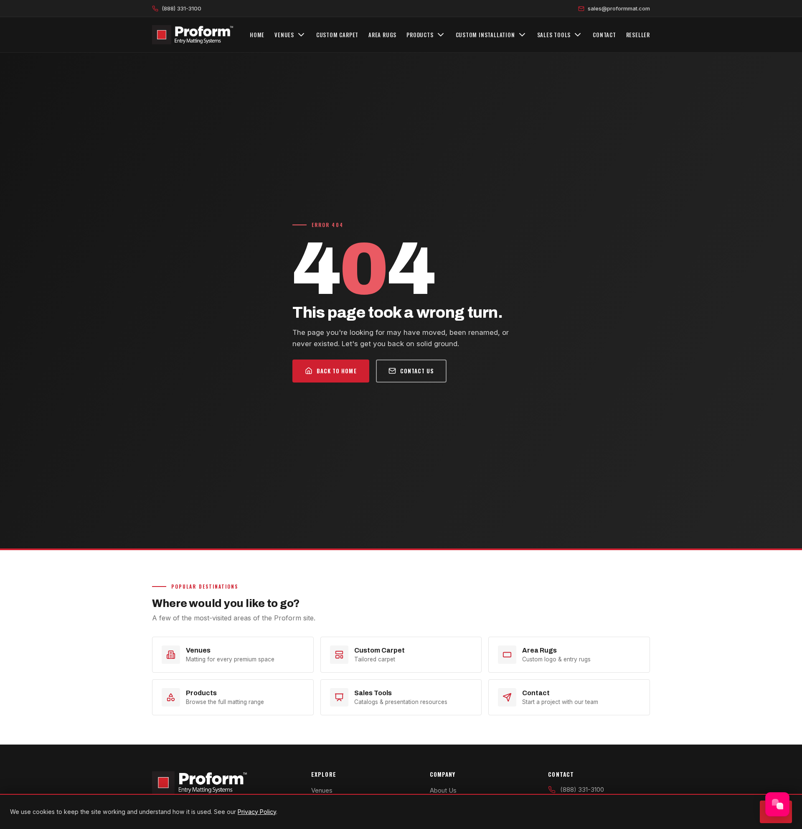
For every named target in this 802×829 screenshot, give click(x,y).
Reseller (638, 35)
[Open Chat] (777, 804)
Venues (284, 35)
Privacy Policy (257, 811)
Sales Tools (554, 35)
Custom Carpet (337, 35)
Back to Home (337, 371)
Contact (604, 35)
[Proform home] (192, 34)
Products (419, 35)
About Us (443, 790)
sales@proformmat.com (619, 8)
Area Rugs (382, 35)
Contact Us (417, 371)
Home (257, 35)
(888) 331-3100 (181, 8)
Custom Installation (485, 35)
